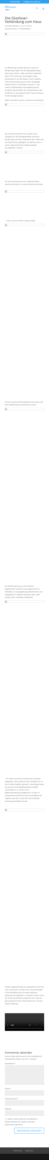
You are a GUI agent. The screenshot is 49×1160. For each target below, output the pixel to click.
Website (8, 1109)
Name (8, 1088)
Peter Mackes (13, 26)
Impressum (29, 1151)
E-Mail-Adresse (11, 1099)
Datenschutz (17, 1151)
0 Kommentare (25, 29)
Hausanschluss (11, 29)
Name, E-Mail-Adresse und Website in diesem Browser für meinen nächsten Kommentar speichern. (21, 1122)
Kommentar (10, 1063)
